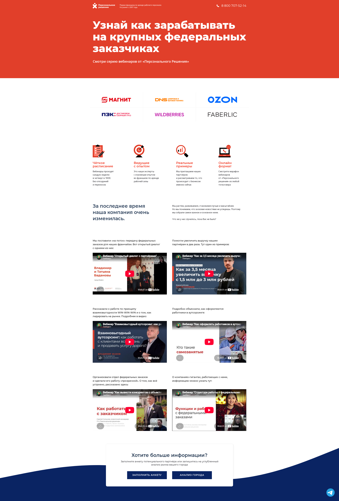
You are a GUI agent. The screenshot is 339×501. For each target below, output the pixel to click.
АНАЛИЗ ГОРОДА (192, 475)
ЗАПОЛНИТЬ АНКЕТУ (147, 475)
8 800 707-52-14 (233, 6)
